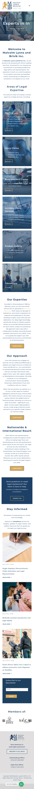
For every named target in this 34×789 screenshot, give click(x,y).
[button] (3, 726)
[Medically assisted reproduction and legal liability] (17, 588)
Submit (11, 701)
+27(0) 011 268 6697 (17, 765)
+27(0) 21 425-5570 (17, 772)
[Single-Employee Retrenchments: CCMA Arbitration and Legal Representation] (17, 539)
